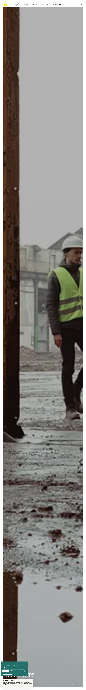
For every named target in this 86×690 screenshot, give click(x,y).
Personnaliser (21, 670)
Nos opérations (45, 4)
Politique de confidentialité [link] (7, 674)
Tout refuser (13, 670)
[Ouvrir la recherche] (81, 4)
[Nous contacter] (76, 4)
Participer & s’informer (56, 4)
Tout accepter (6, 670)
